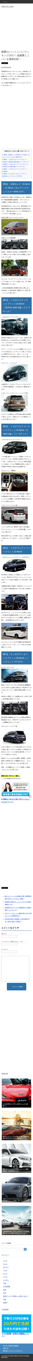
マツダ (5, 1277)
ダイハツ (6, 1267)
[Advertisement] (16, 31)
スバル (5, 1264)
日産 (4, 1299)
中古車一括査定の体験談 (10, 1345)
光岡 (4, 1289)
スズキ (5, 1261)
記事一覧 (6, 1348)
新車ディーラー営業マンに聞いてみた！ (15, 1296)
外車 (4, 1293)
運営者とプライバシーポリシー (13, 1351)
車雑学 (5, 1302)
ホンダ (5, 1273)
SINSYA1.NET (7, 7)
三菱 (4, 1283)
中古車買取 (6, 1286)
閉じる (27, 151)
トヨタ (5, 1270)
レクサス (6, 1280)
